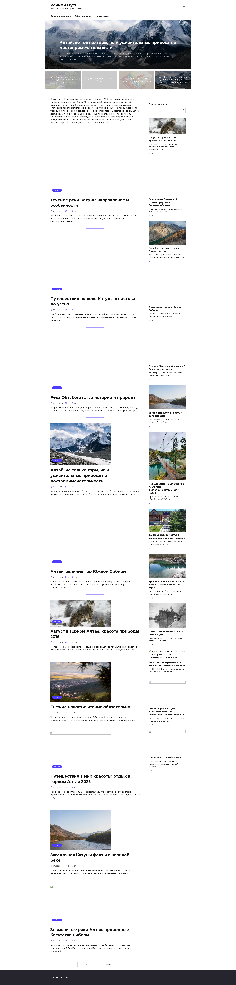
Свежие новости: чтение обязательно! (91, 706)
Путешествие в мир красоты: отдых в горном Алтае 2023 (90, 779)
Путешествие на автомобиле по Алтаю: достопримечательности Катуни (166, 488)
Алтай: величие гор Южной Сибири (88, 571)
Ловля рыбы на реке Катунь (165, 757)
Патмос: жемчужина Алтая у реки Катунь (166, 633)
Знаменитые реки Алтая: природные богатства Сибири (89, 932)
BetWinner (55, 99)
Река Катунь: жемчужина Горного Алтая (164, 249)
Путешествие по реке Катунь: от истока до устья (92, 301)
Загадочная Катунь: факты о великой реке (89, 857)
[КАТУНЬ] (80, 194)
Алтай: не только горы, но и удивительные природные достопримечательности (79, 475)
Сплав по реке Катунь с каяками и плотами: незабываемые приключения (166, 711)
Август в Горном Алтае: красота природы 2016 (94, 634)
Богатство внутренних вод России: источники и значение (167, 664)
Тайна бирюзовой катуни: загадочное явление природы (167, 536)
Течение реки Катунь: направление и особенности (89, 203)
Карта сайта (102, 16)
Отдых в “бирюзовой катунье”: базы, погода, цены (167, 367)
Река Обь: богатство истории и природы (93, 397)
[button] (111, 66)
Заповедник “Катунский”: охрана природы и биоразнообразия (164, 202)
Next (108, 965)
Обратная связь (83, 16)
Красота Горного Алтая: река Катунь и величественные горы (166, 584)
